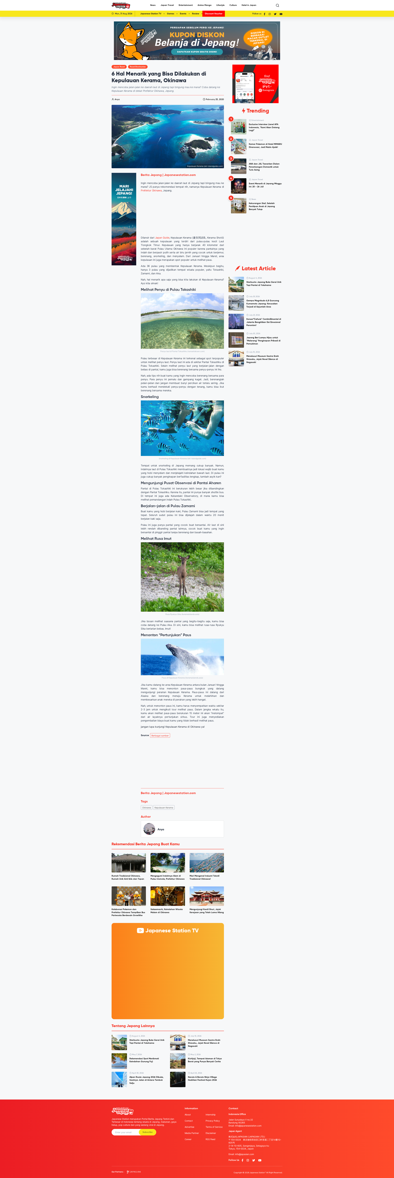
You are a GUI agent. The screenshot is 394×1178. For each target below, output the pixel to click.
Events (183, 14)
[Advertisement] (182, 763)
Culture (233, 5)
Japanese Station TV (150, 14)
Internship (211, 1114)
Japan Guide (162, 237)
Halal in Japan (249, 5)
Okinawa (146, 807)
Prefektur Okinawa (151, 190)
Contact (189, 1120)
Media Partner (192, 1133)
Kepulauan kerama (164, 807)
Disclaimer (211, 1133)
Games (170, 14)
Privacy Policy (213, 1120)
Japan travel (119, 67)
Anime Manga (204, 5)
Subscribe (148, 1132)
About (188, 1114)
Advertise (189, 1127)
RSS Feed (210, 1139)
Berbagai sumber (160, 735)
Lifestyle (220, 5)
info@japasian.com (244, 1154)
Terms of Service (214, 1127)
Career (188, 1139)
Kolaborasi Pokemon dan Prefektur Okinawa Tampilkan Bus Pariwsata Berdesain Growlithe (128, 912)
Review (195, 14)
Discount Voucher (213, 14)
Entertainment (186, 5)
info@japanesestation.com (248, 1125)
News (153, 5)
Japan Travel (167, 5)
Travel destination (138, 67)
